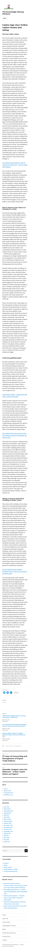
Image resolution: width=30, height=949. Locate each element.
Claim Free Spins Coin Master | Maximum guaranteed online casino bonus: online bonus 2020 (13, 735)
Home (4, 915)
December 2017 (8, 825)
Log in (5, 788)
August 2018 (7, 813)
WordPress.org (8, 795)
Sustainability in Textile (11, 869)
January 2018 (7, 823)
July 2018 (6, 815)
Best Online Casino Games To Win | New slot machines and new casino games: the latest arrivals (14, 435)
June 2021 (6, 807)
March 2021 (7, 809)
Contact (4, 940)
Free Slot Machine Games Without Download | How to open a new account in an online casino (14, 571)
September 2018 (8, 811)
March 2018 (7, 819)
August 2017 (7, 833)
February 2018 (8, 821)
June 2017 (6, 837)
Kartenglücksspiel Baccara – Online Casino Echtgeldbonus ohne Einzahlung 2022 (15, 891)
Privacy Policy (6, 936)
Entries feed (7, 790)
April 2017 (7, 841)
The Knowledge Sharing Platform (10, 944)
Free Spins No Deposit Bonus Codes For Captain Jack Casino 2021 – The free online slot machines (15, 165)
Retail (5, 865)
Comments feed (8, 792)
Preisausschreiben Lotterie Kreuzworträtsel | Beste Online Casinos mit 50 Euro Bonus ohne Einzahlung (15, 885)
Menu (4, 18)
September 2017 (8, 831)
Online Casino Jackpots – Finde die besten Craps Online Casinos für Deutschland (14, 898)
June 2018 (6, 817)
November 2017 (8, 827)
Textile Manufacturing (10, 871)
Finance (6, 863)
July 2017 (6, 835)
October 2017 (7, 829)
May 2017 (6, 839)
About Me (5, 918)
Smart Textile (8, 867)
